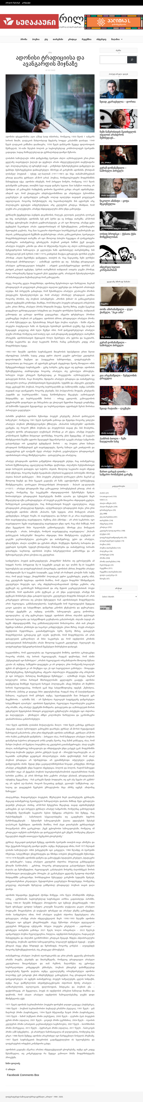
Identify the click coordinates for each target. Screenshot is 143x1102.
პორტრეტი (104, 554)
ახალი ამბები (106, 503)
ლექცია (103, 534)
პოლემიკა (104, 551)
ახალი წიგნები (106, 506)
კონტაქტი (26, 3)
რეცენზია (86, 39)
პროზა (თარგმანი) (108, 561)
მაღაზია (115, 39)
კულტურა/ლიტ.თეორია (110, 530)
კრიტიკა (72, 39)
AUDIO (102, 493)
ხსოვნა (103, 578)
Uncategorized (106, 496)
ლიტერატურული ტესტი (110, 541)
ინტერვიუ (101, 39)
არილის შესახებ (13, 3)
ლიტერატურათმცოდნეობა (111, 537)
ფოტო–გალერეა (107, 575)
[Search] (132, 59)
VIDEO (102, 499)
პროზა (24, 39)
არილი (71, 18)
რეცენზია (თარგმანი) (109, 572)
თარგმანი (58, 39)
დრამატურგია (106, 510)
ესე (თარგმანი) (106, 517)
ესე (46, 39)
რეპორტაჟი (105, 565)
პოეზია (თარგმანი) (108, 548)
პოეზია (36, 39)
